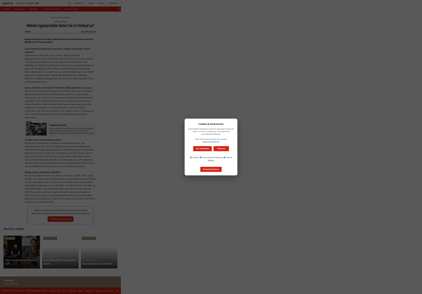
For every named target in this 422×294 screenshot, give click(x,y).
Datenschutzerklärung (210, 142)
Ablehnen (221, 149)
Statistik (195, 157)
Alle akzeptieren (202, 149)
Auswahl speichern (211, 169)
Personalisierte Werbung (212, 157)
